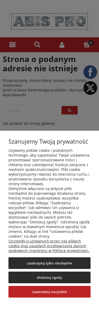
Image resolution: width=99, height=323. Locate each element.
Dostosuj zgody (49, 277)
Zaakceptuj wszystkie (49, 292)
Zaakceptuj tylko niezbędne (49, 263)
